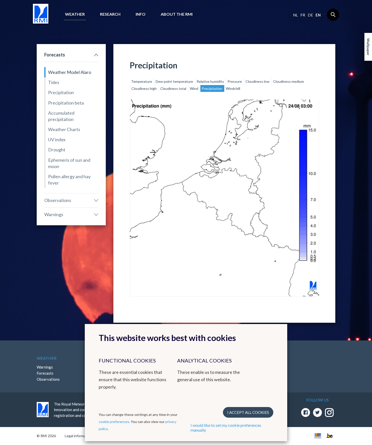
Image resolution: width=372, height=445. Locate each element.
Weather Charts (64, 129)
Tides (53, 82)
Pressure (235, 81)
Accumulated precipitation (61, 116)
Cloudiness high (144, 88)
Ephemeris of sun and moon (69, 163)
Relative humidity (211, 81)
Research (110, 14)
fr (302, 15)
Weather (75, 14)
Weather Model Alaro (69, 72)
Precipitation (61, 92)
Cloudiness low (257, 81)
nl (295, 15)
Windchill (233, 88)
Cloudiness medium (288, 81)
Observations (57, 200)
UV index (57, 139)
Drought (56, 149)
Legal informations (79, 436)
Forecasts (54, 54)
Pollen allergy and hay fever (69, 180)
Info (141, 14)
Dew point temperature (175, 81)
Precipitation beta (66, 103)
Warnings (53, 214)
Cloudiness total (173, 88)
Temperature (142, 81)
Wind (194, 88)
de (310, 15)
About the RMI (177, 14)
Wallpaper (368, 46)
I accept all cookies (248, 412)
